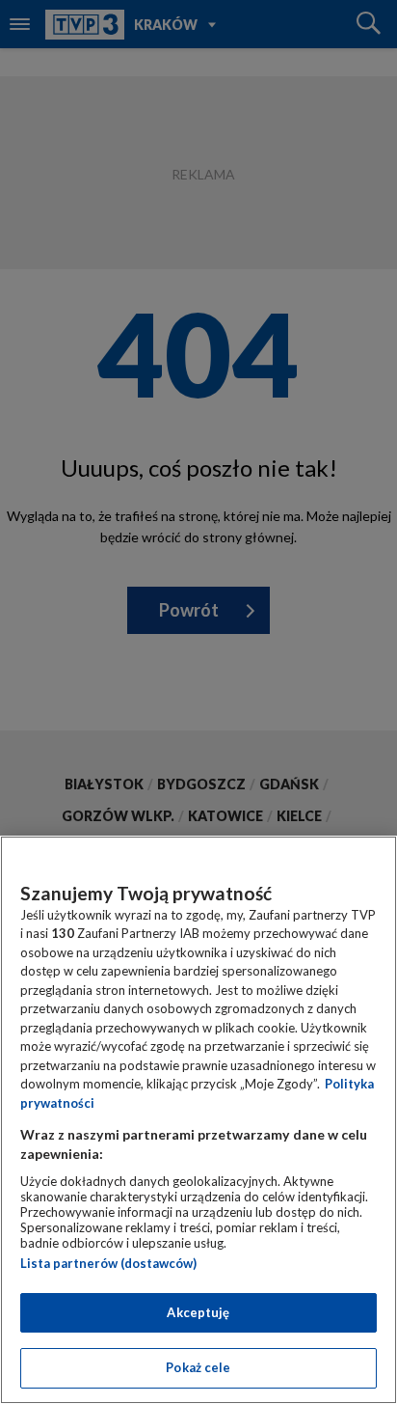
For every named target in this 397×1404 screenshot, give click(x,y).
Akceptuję (198, 1312)
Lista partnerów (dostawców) (108, 1263)
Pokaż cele (198, 1367)
